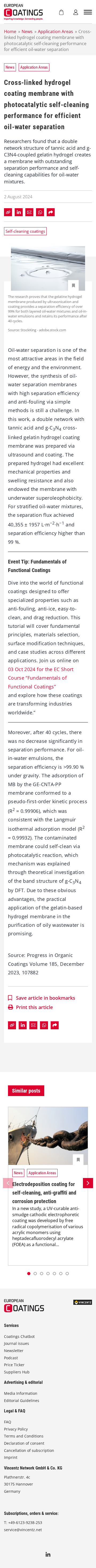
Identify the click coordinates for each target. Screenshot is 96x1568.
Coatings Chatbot (19, 1336)
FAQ (7, 1421)
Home (10, 31)
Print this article (34, 1007)
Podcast (11, 1357)
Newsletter (13, 1350)
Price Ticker (14, 1364)
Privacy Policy (16, 1429)
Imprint (10, 1457)
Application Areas (55, 31)
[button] (35, 1273)
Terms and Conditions (23, 1436)
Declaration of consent (24, 1443)
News (27, 31)
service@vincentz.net (23, 1529)
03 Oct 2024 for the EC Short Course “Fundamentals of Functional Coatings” (41, 678)
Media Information (20, 1393)
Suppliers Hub (17, 1371)
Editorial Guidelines (21, 1400)
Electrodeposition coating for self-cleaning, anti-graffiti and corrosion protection (44, 1192)
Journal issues (16, 1343)
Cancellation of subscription (29, 1450)
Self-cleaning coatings (25, 231)
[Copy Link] (8, 212)
